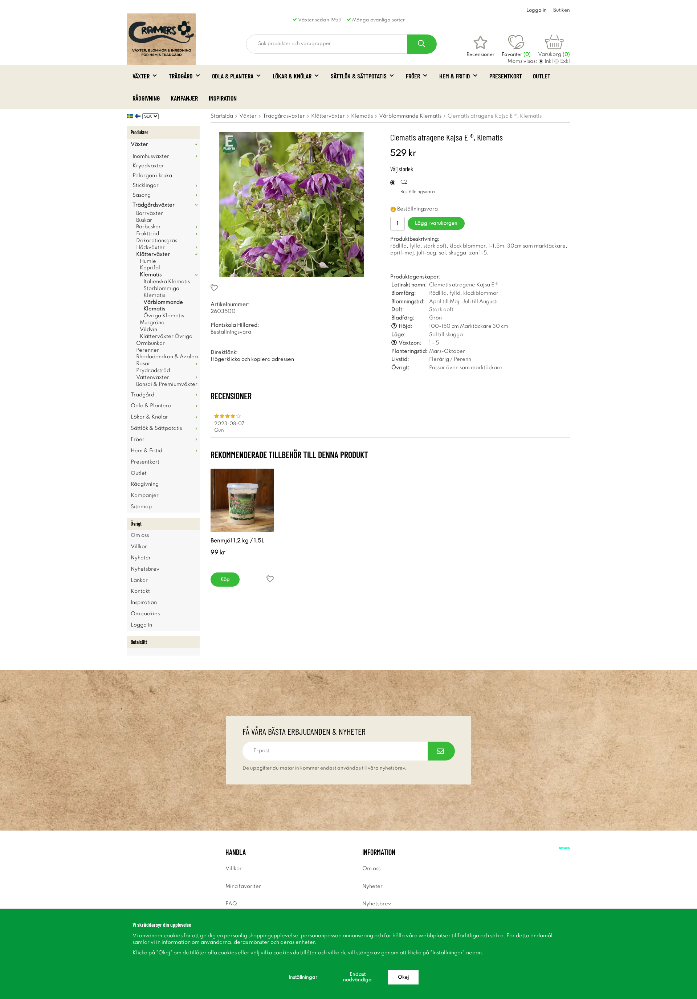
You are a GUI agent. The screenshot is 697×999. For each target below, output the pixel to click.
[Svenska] (131, 116)
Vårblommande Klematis (163, 306)
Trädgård (181, 76)
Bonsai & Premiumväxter (166, 384)
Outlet (541, 76)
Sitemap (141, 506)
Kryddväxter (148, 165)
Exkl (565, 61)
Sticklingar (146, 185)
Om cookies (145, 613)
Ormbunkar (150, 343)
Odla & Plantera (232, 76)
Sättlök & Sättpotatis (359, 76)
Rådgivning (146, 98)
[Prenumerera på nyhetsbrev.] (441, 751)
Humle (148, 261)
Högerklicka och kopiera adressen (252, 359)
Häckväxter (150, 247)
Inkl (549, 61)
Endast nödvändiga (357, 977)
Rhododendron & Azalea (167, 356)
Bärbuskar (148, 226)
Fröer (413, 76)
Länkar (139, 580)
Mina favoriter (243, 886)
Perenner (147, 350)
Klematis (151, 274)
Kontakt (140, 591)
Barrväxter (149, 213)
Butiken (561, 10)
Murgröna (152, 322)
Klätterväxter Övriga (166, 336)
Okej (403, 977)
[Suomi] (138, 116)
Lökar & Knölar (292, 76)
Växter (141, 76)
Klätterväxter (153, 254)
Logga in (536, 10)
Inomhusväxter (151, 156)
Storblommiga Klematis (161, 292)
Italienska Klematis (166, 281)
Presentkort (505, 76)
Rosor (143, 363)
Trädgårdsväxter (154, 205)
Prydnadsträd (153, 370)
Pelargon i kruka (152, 175)
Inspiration (223, 98)
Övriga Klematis (163, 315)
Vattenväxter (152, 377)
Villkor (139, 546)
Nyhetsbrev (145, 569)
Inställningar (303, 977)
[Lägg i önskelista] (291, 287)
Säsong (142, 195)
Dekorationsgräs (156, 240)
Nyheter (141, 557)
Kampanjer (184, 98)
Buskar (144, 220)
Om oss (140, 535)
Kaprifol (150, 267)
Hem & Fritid (454, 76)
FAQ (231, 903)
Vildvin (148, 329)
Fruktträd (147, 233)
